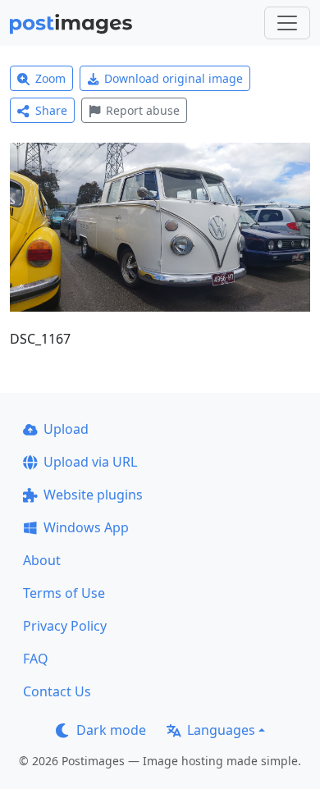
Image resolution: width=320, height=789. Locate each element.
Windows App (86, 527)
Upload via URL (90, 462)
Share (51, 110)
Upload (66, 429)
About (42, 560)
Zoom (50, 78)
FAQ (35, 659)
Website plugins (93, 495)
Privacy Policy (65, 626)
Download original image (173, 78)
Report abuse (143, 110)
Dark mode (111, 730)
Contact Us (57, 691)
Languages (221, 730)
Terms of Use (64, 593)
